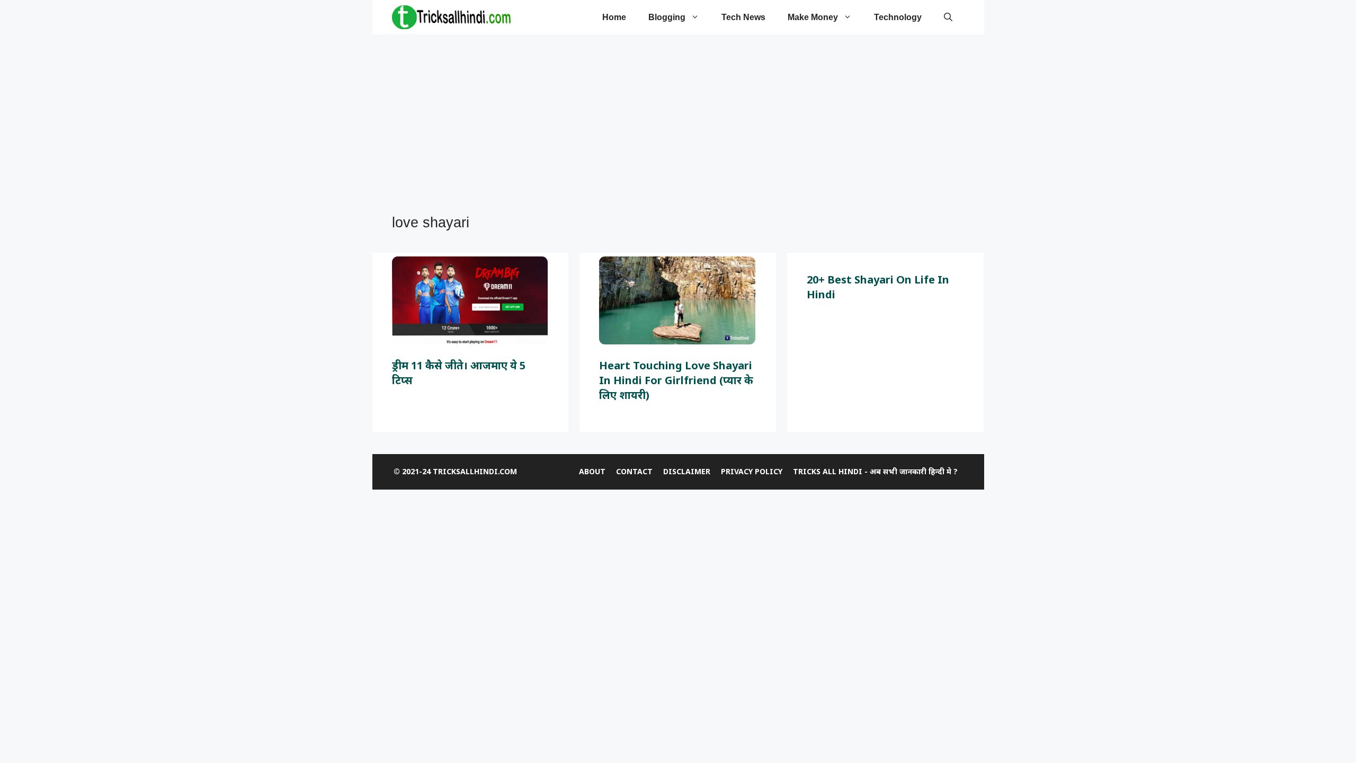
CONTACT (634, 471)
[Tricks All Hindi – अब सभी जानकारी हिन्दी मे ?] (451, 17)
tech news (743, 17)
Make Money (813, 17)
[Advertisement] (672, 125)
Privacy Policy (751, 471)
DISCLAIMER (686, 471)
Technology (898, 17)
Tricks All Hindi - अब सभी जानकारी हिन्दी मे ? (875, 471)
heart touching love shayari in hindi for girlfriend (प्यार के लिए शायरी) (676, 380)
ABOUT (592, 471)
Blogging (666, 17)
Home (614, 17)
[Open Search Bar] (948, 17)
